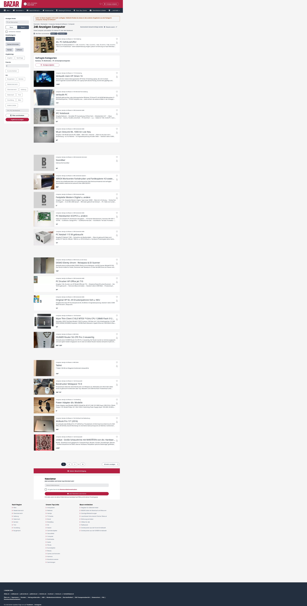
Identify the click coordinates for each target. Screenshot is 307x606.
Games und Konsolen (53, 553)
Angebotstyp (10, 54)
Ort (7, 75)
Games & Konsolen (13, 44)
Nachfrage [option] (20, 58)
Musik (49, 519)
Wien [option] (19, 100)
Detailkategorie (10, 35)
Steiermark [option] (10, 95)
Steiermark (16, 519)
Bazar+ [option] (23, 27)
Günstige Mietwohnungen (95, 513)
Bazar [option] (11, 27)
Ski (48, 525)
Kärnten (15, 522)
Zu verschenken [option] (12, 71)
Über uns (7, 597)
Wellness (50, 510)
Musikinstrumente (52, 559)
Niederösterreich (18, 510)
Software (19, 50)
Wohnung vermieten (93, 519)
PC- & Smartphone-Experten (61, 61)
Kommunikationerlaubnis (12, 599)
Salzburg (16, 516)
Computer (10, 39)
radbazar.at (15, 594)
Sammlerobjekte (52, 530)
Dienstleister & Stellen (99, 10)
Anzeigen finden (11, 18)
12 (82, 464)
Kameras (50, 556)
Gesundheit (50, 533)
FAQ (103, 597)
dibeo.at (7, 594)
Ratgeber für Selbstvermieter (96, 507)
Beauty (49, 551)
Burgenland (16, 530)
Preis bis (8, 62)
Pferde (49, 545)
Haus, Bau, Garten (81, 10)
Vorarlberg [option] (10, 100)
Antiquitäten (51, 507)
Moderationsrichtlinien (54, 597)
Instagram (38, 605)
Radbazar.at (90, 525)
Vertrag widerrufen (34, 597)
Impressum (16, 597)
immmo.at (43, 594)
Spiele (49, 542)
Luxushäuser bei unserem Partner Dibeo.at (96, 516)
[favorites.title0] (100, 4)
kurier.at (51, 594)
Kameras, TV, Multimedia (43, 61)
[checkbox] (17, 32)
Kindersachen (49, 10)
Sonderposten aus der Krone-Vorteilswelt (96, 528)
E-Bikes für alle (91, 522)
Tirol (14, 525)
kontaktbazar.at (69, 594)
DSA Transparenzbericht (83, 597)
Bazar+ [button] (53, 34)
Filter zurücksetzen (18, 115)
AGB (44, 597)
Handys (9, 50)
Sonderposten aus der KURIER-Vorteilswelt (96, 530)
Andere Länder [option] (11, 105)
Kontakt (23, 597)
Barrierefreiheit (69, 597)
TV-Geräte (50, 516)
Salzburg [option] (23, 89)
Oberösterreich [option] (12, 89)
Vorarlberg (16, 528)
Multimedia (50, 539)
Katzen (49, 528)
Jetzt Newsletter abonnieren (77, 494)
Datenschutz (96, 597)
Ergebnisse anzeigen (17, 119)
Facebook (31, 605)
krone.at (59, 594)
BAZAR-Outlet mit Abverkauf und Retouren (96, 510)
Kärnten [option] (21, 79)
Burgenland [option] (10, 79)
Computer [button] (62, 34)
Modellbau (50, 522)
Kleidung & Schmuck (64, 10)
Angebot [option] (9, 58)
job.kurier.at (25, 594)
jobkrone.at (34, 594)
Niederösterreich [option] (12, 84)
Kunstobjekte (51, 548)
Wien (14, 507)
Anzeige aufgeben (48, 65)
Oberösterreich (18, 513)
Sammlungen (51, 562)
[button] (30, 4)
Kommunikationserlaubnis (68, 489)
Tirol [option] (19, 95)
